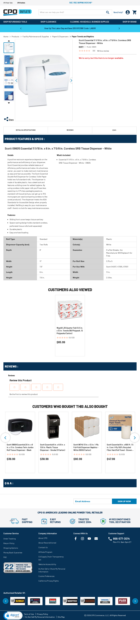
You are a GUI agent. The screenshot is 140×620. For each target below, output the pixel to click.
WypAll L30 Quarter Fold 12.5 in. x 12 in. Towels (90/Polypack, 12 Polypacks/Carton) (70, 330)
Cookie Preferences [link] (46, 576)
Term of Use (29, 614)
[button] (9, 48)
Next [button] (119, 28)
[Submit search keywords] (107, 12)
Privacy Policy (42, 614)
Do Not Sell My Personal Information (40, 617)
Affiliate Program (45, 552)
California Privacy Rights (48, 581)
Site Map (61, 617)
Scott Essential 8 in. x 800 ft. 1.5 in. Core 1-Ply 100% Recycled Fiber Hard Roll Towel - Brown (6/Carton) (120, 447)
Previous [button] (21, 28)
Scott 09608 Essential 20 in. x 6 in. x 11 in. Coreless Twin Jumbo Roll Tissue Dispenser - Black (20, 447)
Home (5, 36)
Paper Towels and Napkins (83, 36)
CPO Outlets (21, 3)
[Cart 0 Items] (134, 11)
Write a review (103, 51)
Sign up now (124, 501)
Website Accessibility (47, 564)
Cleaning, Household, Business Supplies (89, 22)
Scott (81, 47)
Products (15, 36)
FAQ (5, 557)
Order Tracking (9, 538)
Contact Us (43, 547)
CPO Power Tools (8, 3)
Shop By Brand (130, 22)
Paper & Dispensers (60, 36)
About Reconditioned (47, 543)
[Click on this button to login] (128, 12)
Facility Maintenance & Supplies (36, 36)
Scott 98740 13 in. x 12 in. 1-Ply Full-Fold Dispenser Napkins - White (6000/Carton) (86, 447)
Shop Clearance (48, 22)
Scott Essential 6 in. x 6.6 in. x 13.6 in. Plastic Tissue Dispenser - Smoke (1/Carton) (52, 447)
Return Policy (8, 543)
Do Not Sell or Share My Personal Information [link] (51, 570)
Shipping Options (10, 548)
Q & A (114, 130)
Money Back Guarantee (12, 552)
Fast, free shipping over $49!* (80, 3)
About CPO (42, 538)
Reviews (70, 130)
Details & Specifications (26, 130)
